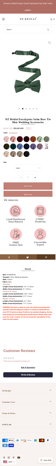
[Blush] (7, 139)
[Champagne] (7, 154)
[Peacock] (13, 146)
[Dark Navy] (26, 146)
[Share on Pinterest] (46, 257)
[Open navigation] (6, 19)
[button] (28, 367)
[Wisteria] (40, 146)
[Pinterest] (13, 458)
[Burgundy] (20, 139)
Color (6, 133)
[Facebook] (4, 458)
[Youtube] (18, 458)
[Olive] (7, 146)
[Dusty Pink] (13, 139)
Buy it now (28, 194)
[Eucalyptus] (46, 139)
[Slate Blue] (20, 146)
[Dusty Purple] (33, 146)
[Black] (26, 154)
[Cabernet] (26, 139)
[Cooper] (33, 139)
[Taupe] (13, 154)
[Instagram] (9, 458)
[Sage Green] (40, 139)
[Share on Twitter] (27, 257)
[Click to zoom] (49, 42)
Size (5, 162)
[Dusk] (46, 146)
